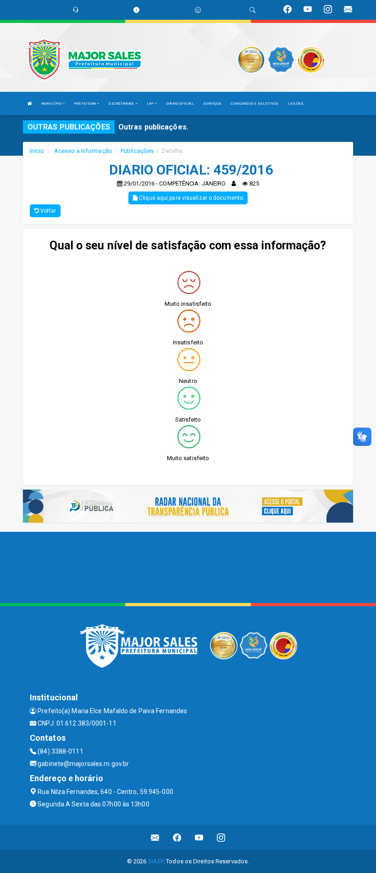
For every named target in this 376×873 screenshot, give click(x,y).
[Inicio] (30, 103)
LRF (151, 103)
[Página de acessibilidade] (198, 9)
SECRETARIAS (121, 103)
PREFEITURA (85, 103)
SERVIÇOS (212, 103)
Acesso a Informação (83, 150)
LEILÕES (296, 103)
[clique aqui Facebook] (177, 837)
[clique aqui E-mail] (155, 837)
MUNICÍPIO (51, 103)
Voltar (47, 211)
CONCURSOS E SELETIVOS (254, 103)
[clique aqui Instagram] (221, 837)
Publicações (137, 150)
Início (37, 150)
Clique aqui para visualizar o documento (190, 198)
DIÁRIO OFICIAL (180, 103)
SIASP (156, 861)
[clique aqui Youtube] (199, 837)
